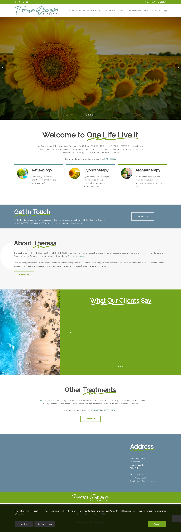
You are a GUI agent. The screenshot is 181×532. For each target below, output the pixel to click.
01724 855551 (109, 159)
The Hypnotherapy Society (79, 256)
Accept (157, 524)
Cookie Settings (45, 524)
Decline (24, 524)
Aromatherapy (26, 79)
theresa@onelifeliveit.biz (145, 481)
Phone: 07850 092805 (155, 2)
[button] (165, 10)
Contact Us (48, 79)
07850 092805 (37, 223)
